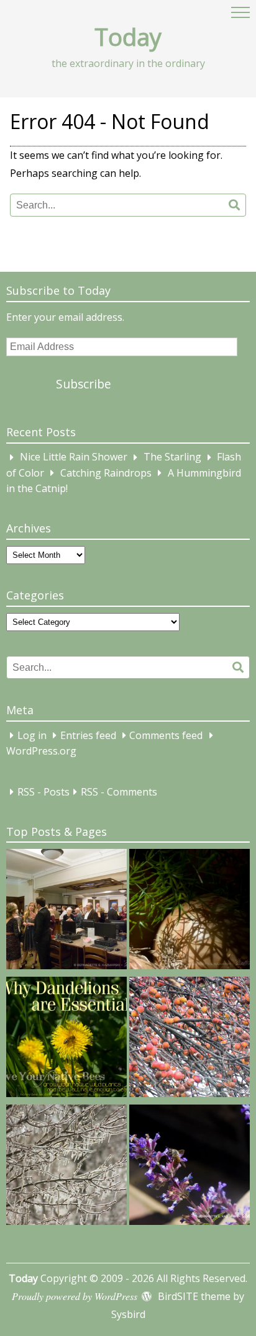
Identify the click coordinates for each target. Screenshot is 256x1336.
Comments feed (166, 735)
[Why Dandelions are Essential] (66, 1039)
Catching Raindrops (106, 473)
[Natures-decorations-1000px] (66, 1167)
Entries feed (88, 735)
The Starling (172, 457)
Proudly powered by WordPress (74, 1295)
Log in (32, 735)
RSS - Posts (43, 792)
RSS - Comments (119, 792)
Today (128, 36)
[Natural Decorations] (189, 1039)
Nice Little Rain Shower (73, 457)
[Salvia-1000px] (189, 1167)
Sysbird (128, 1314)
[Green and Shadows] (189, 911)
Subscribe (83, 383)
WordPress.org (41, 751)
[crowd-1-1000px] (66, 911)
